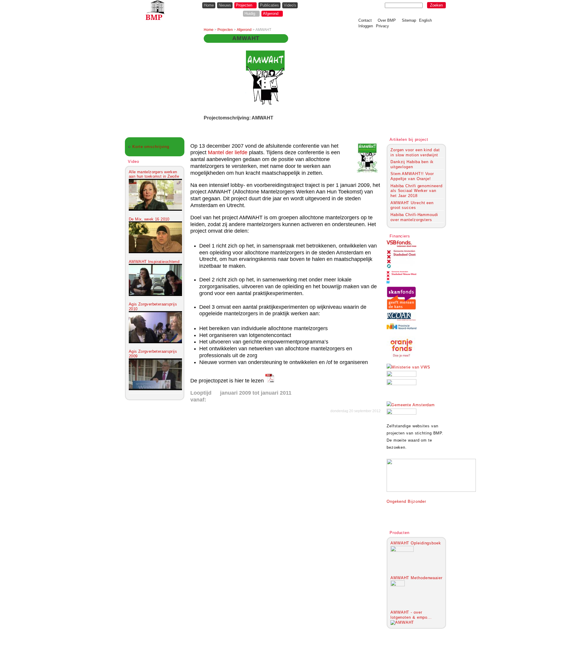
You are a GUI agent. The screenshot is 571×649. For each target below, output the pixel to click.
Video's (290, 5)
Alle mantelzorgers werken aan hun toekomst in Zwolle (154, 174)
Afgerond (270, 13)
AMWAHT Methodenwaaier (416, 578)
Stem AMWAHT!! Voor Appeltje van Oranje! (412, 176)
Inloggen (365, 26)
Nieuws (225, 5)
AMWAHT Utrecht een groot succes (412, 205)
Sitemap (409, 20)
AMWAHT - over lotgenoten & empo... (411, 615)
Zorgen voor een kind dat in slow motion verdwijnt (415, 152)
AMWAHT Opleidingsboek (415, 543)
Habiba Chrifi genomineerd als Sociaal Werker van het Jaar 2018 (416, 191)
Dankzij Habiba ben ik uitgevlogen (412, 164)
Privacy (382, 26)
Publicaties (269, 5)
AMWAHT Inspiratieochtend (154, 261)
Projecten (244, 5)
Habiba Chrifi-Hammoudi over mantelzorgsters (414, 217)
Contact (365, 20)
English (425, 20)
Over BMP (387, 20)
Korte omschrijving (150, 146)
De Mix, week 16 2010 (149, 219)
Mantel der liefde (227, 152)
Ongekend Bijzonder (406, 501)
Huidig (249, 13)
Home (209, 5)
